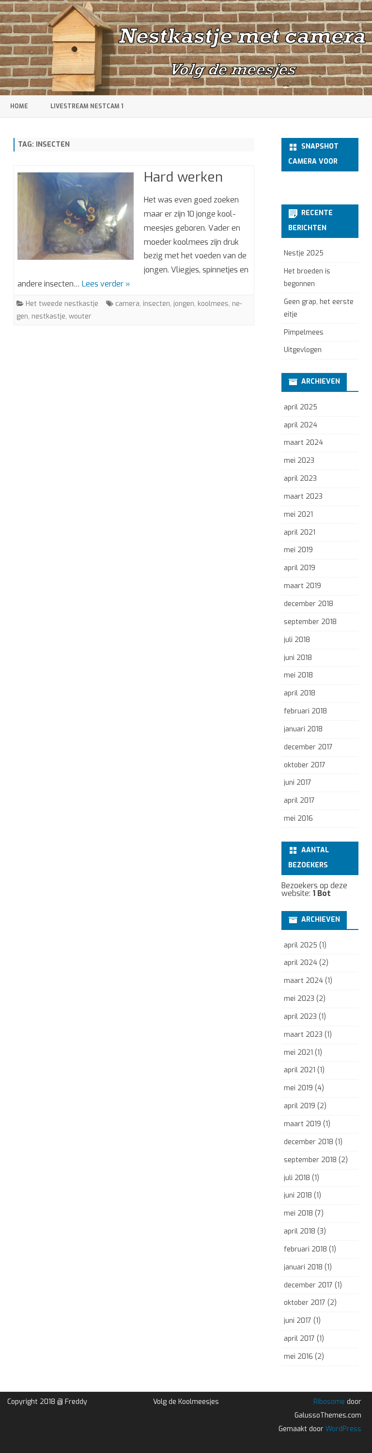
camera (127, 303)
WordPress (342, 1429)
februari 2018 (305, 711)
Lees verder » (106, 284)
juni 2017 (297, 782)
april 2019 (299, 568)
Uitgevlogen (303, 350)
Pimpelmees (304, 332)
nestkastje (48, 316)
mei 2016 (298, 818)
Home (19, 106)
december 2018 (308, 603)
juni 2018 (298, 657)
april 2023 (300, 478)
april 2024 (300, 425)
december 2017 (308, 747)
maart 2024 (303, 442)
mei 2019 (298, 550)
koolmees (213, 303)
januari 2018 (303, 729)
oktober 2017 (305, 765)
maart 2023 (303, 496)
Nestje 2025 (304, 253)
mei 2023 (299, 460)
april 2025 (300, 407)
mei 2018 (298, 675)
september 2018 (310, 621)
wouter (80, 316)
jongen (183, 303)
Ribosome (329, 1401)
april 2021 (299, 532)
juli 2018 (297, 639)
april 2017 (299, 800)
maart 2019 (302, 586)
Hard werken (183, 177)
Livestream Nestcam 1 (87, 106)
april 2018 (299, 693)
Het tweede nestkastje (62, 303)
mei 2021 (298, 514)
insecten (156, 303)
